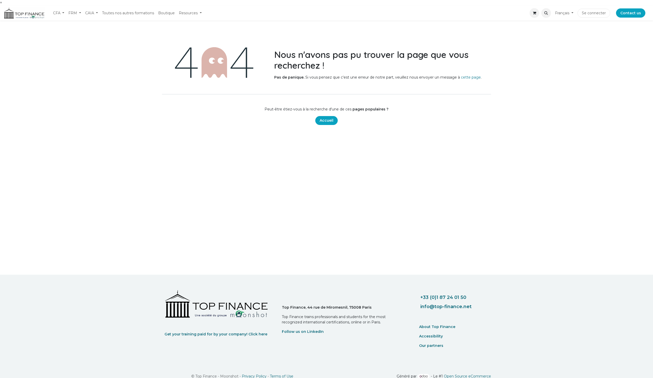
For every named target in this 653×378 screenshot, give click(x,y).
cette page (471, 77)
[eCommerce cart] (534, 13)
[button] (546, 13)
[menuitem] (59, 13)
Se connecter (594, 13)
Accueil (326, 120)
